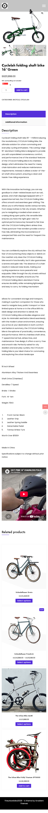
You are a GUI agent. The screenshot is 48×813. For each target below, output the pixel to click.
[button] (42, 13)
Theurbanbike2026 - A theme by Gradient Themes (24, 802)
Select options (24, 600)
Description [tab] (10, 114)
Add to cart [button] (24, 786)
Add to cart (21, 90)
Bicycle (16, 100)
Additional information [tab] (16, 122)
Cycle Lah (25, 100)
